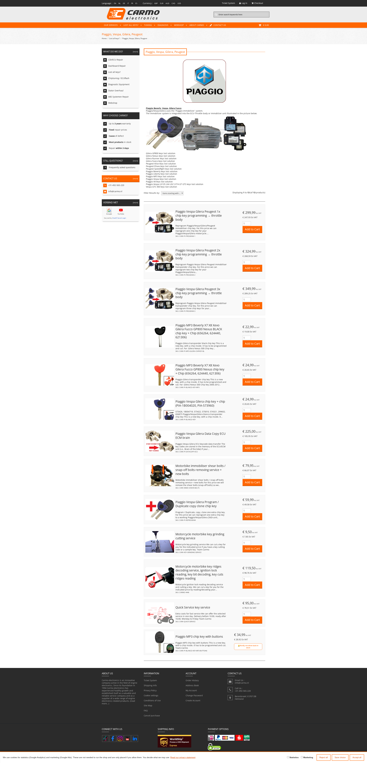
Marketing (308, 757)
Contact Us (219, 25)
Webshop (179, 25)
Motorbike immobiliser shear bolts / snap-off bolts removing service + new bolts (200, 470)
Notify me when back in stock (249, 646)
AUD (167, 3)
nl (119, 3)
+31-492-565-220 (116, 185)
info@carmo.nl (115, 191)
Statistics (294, 757)
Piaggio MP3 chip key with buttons (199, 636)
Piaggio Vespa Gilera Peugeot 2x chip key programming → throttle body (198, 254)
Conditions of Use (152, 700)
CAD (173, 3)
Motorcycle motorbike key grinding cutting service (199, 536)
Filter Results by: (152, 193)
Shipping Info (150, 685)
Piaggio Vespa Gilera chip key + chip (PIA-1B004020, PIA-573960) (200, 403)
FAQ (146, 710)
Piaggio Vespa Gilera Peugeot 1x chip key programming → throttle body (198, 215)
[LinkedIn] (134, 738)
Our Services (111, 25)
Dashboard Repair (117, 65)
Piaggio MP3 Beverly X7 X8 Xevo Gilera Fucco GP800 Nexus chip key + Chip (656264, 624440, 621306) (199, 369)
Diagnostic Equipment (118, 84)
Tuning (148, 25)
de (124, 3)
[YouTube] (127, 738)
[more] (135, 52)
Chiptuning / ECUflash (118, 78)
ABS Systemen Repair (118, 96)
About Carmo (196, 25)
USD (179, 3)
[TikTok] (105, 738)
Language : (107, 3)
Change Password (194, 695)
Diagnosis (163, 25)
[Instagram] (120, 738)
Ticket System (150, 680)
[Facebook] (112, 738)
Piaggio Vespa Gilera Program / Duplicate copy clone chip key (197, 504)
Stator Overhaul (115, 90)
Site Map (148, 705)
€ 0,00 (266, 25)
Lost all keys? (130, 25)
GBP (156, 3)
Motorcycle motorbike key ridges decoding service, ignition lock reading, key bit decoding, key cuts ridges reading (199, 572)
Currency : (148, 3)
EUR (161, 3)
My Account (191, 690)
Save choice (340, 757)
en (115, 3)
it (128, 3)
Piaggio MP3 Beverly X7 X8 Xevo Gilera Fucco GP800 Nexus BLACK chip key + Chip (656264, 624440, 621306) (198, 331)
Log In (244, 3)
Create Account (193, 700)
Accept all (357, 757)
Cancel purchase (152, 715)
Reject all (323, 757)
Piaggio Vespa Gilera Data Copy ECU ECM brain (200, 436)
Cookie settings (151, 695)
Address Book (192, 685)
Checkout (258, 3)
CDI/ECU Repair (115, 59)
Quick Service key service (192, 607)
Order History (192, 680)
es (136, 3)
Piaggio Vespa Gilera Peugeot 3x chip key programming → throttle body (198, 293)
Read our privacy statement (182, 757)
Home (104, 38)
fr (132, 3)
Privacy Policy (150, 690)
